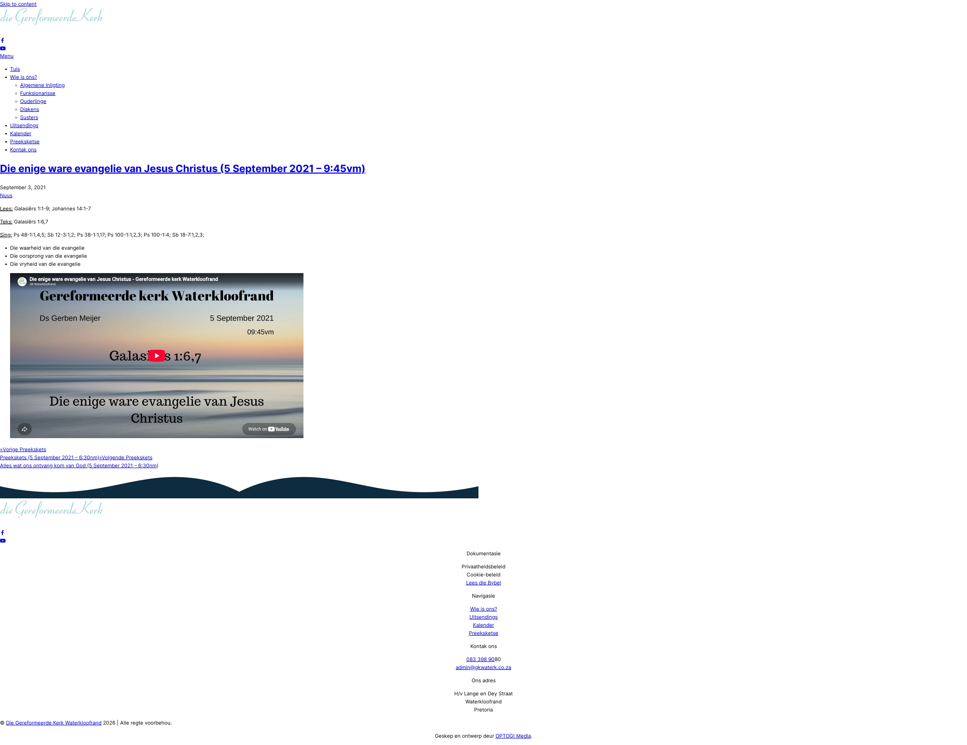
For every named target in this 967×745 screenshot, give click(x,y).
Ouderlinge (33, 101)
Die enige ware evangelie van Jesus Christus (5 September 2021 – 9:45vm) (182, 168)
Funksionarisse (37, 93)
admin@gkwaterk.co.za (483, 667)
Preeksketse (25, 142)
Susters (29, 117)
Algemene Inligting (42, 85)
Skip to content (18, 4)
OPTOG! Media (513, 736)
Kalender (20, 134)
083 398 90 (480, 659)
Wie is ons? (23, 77)
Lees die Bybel (483, 583)
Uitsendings (24, 125)
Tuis (15, 69)
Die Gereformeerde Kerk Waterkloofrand (53, 723)
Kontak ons (23, 150)
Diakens (29, 109)
